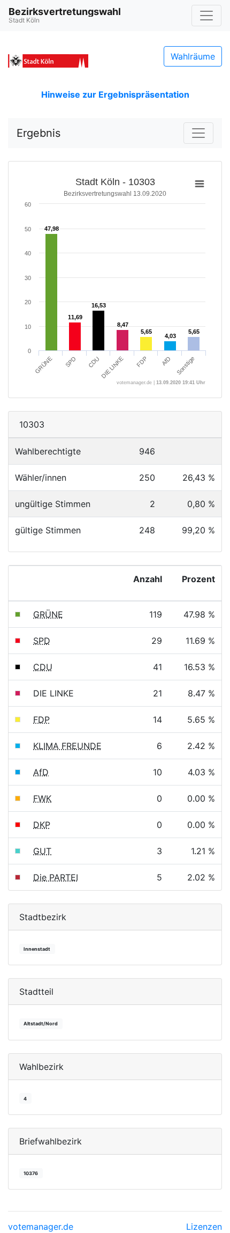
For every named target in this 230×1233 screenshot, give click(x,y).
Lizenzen (204, 1226)
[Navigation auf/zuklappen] (206, 15)
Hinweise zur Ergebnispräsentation (115, 94)
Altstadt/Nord (41, 1023)
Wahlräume (193, 56)
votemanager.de (40, 1226)
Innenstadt (37, 949)
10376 (31, 1173)
